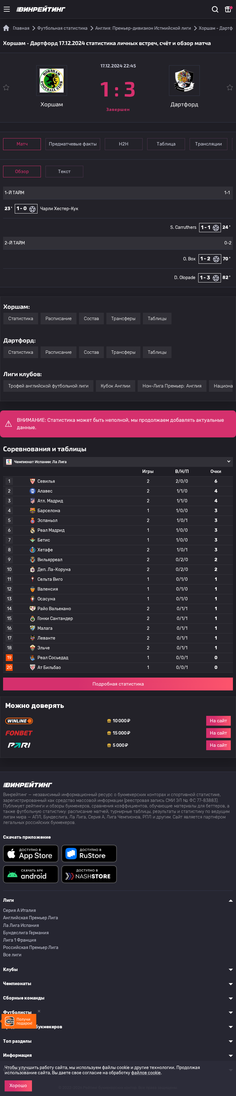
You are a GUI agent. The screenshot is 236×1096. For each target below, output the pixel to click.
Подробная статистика (118, 684)
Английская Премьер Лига (30, 917)
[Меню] (7, 9)
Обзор (22, 171)
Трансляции (208, 144)
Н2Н (123, 144)
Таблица (166, 144)
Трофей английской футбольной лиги (48, 386)
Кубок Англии (115, 386)
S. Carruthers (183, 227)
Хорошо (18, 1085)
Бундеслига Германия (26, 932)
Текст (64, 171)
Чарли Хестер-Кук (59, 208)
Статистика (20, 318)
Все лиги (12, 955)
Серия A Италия (19, 910)
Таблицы (157, 318)
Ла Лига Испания (21, 925)
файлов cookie (146, 1072)
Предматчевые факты (73, 144)
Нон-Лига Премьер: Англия (172, 386)
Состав (91, 318)
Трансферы (123, 318)
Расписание (58, 318)
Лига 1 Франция (19, 940)
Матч (22, 144)
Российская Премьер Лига (30, 947)
